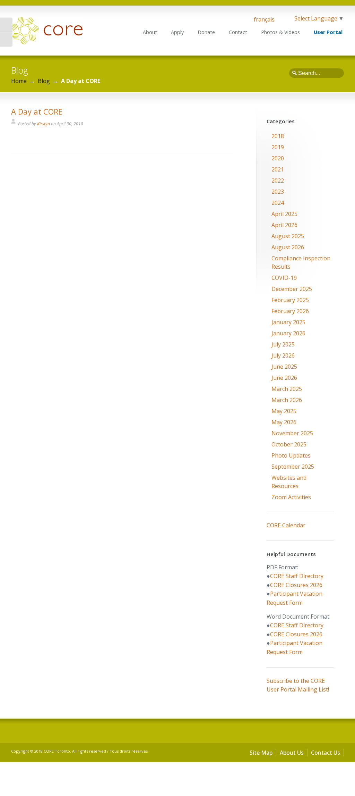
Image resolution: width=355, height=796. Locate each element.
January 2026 (288, 333)
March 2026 (286, 400)
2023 (277, 191)
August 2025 (287, 236)
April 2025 (284, 214)
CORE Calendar (286, 525)
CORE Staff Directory (296, 576)
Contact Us (325, 752)
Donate (206, 32)
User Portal (328, 32)
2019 (277, 147)
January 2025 (288, 322)
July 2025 (283, 344)
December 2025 (291, 289)
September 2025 (292, 466)
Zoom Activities (291, 497)
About (150, 32)
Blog (44, 81)
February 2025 (290, 300)
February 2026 (290, 311)
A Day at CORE (36, 111)
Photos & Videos (280, 32)
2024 (277, 203)
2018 (277, 136)
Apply (177, 32)
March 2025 (286, 389)
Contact (238, 32)
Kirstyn (43, 124)
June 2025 (284, 366)
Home (19, 81)
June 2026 (284, 378)
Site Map (261, 752)
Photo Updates (291, 455)
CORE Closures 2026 (296, 585)
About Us (292, 752)
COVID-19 (284, 278)
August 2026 (287, 247)
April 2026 (284, 225)
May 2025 (283, 411)
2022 (277, 180)
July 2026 (283, 355)
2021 (277, 169)
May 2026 (283, 422)
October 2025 (288, 444)
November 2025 (292, 433)
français (264, 19)
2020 (277, 158)
